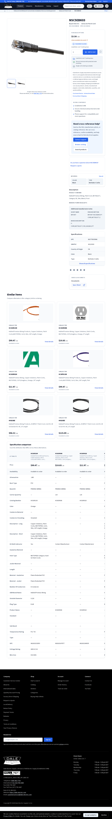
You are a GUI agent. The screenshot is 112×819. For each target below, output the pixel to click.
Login (100, 1)
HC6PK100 (63, 374)
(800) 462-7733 (20, 1)
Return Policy (8, 708)
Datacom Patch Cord (88, 24)
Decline (104, 815)
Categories (29, 6)
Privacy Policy (8, 816)
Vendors (33, 689)
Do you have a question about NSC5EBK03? (84, 163)
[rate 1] (70, 270)
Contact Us (88, 681)
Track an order (62, 689)
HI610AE (12, 420)
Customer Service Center (12, 681)
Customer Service (78, 93)
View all (101, 176)
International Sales (89, 93)
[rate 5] (84, 270)
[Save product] (100, 51)
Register (105, 1)
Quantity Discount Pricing (12, 693)
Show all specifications (87, 263)
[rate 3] (77, 270)
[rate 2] (74, 270)
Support (56, 6)
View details (49, 342)
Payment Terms (9, 712)
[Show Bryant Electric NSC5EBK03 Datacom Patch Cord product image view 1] (11, 83)
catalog (61, 744)
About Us (6, 685)
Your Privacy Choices (10, 728)
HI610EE (62, 420)
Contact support (80, 140)
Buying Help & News (91, 1)
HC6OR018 (13, 374)
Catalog (48, 6)
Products (20, 6)
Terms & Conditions (10, 724)
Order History (62, 685)
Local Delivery (8, 704)
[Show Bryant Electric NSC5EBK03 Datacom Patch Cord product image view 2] (21, 83)
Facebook (88, 685)
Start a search (35, 681)
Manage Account (63, 681)
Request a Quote (9, 700)
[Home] (5, 11)
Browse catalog (80, 145)
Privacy (6, 720)
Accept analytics (90, 815)
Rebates (6, 716)
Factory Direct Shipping (80, 96)
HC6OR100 (13, 328)
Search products (80, 150)
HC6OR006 (63, 328)
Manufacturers (39, 6)
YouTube (88, 689)
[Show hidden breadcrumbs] (9, 11)
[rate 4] (80, 270)
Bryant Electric (74, 24)
